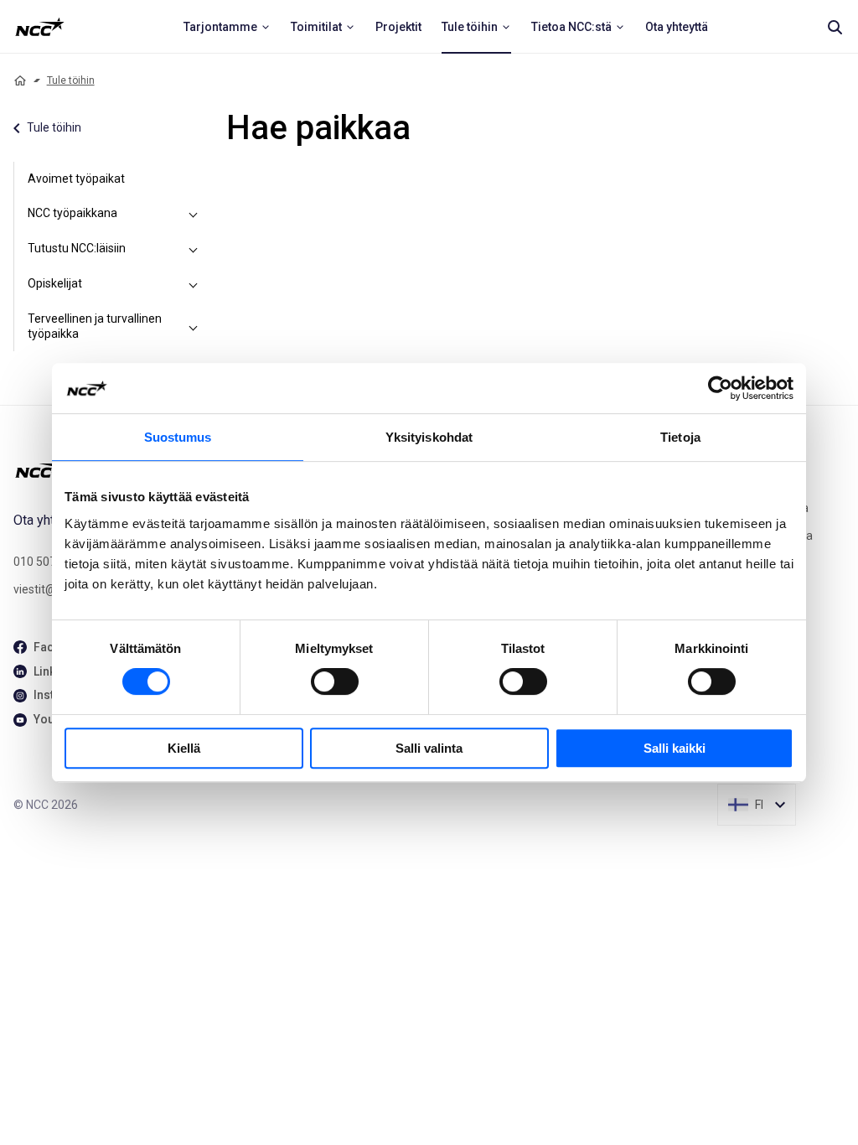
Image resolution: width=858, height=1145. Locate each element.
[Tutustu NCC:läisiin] (192, 249)
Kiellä (184, 748)
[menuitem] (227, 27)
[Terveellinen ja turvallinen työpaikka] (192, 326)
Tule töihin (71, 80)
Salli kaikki (675, 748)
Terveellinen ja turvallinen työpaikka (95, 326)
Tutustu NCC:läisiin (77, 248)
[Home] (20, 80)
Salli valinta (429, 748)
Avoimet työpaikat (76, 178)
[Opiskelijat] (192, 284)
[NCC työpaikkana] (192, 213)
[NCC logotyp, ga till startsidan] (39, 27)
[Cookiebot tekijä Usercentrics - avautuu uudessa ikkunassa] (720, 388)
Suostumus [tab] (178, 437)
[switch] (335, 681)
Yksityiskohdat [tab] (429, 437)
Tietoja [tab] (680, 437)
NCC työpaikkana (72, 213)
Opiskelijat (55, 283)
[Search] (834, 27)
